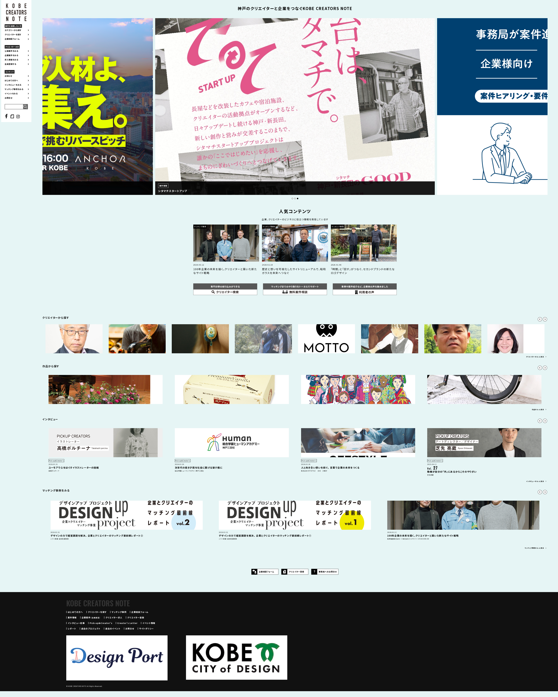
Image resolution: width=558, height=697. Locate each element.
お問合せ (8, 98)
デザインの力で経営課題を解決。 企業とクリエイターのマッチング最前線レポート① (265, 535)
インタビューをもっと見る (535, 481)
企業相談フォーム (12, 39)
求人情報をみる (11, 59)
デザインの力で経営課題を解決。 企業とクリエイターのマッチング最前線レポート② (97, 535)
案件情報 (72, 617)
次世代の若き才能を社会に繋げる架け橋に (198, 467)
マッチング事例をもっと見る (534, 548)
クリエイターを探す (13, 34)
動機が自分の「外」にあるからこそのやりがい (452, 471)
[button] (292, 198)
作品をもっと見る (538, 409)
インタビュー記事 (76, 623)
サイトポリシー (146, 628)
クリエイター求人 (113, 617)
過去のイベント (112, 628)
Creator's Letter (127, 623)
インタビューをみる (13, 85)
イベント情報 (148, 623)
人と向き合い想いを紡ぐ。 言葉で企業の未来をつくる (330, 467)
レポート (72, 628)
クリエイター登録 (135, 617)
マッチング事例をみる (14, 89)
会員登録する (10, 64)
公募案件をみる (11, 51)
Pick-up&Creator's (101, 623)
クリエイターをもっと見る (535, 357)
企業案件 (91, 617)
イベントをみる (11, 93)
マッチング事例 (119, 612)
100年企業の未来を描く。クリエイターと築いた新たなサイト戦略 (423, 535)
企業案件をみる (11, 55)
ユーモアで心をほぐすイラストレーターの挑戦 (74, 467)
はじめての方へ (11, 80)
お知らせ (8, 76)
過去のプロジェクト (91, 628)
